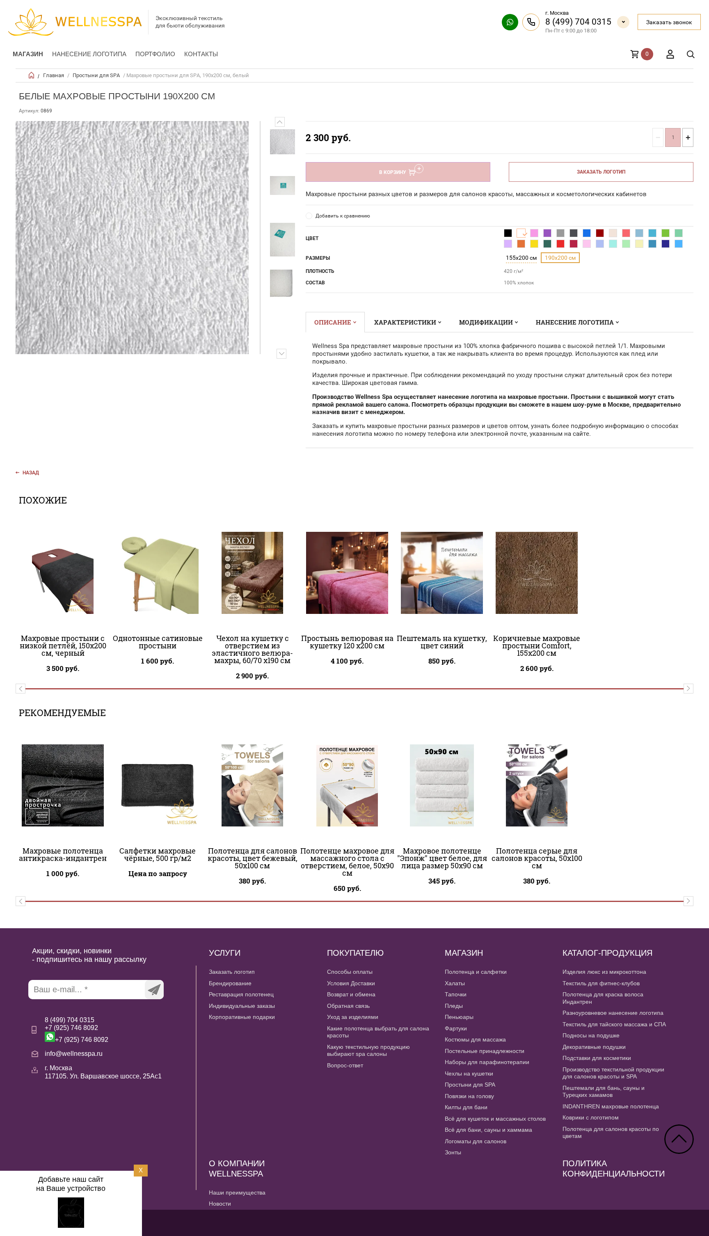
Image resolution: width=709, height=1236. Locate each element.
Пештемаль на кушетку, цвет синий (442, 641)
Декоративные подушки (594, 1047)
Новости (220, 1203)
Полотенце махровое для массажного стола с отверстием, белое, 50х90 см (347, 862)
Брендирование (230, 983)
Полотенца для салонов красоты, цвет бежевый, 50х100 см (252, 858)
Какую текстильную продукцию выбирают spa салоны (368, 1050)
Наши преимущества (237, 1192)
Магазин (28, 53)
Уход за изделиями (352, 1017)
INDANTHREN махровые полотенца (611, 1106)
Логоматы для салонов (475, 1141)
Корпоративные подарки (242, 1017)
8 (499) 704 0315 (578, 22)
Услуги (224, 952)
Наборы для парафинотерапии (487, 1062)
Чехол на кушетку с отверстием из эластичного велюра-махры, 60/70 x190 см (252, 649)
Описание (332, 322)
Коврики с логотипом (591, 1117)
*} (282, 141)
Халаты (455, 983)
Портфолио (155, 53)
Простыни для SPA (96, 75)
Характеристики (405, 322)
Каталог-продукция (607, 952)
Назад (31, 472)
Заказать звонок (669, 22)
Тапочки (456, 994)
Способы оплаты (350, 971)
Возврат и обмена (351, 994)
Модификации (486, 322)
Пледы (454, 1006)
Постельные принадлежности (484, 1051)
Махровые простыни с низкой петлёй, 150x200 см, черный (63, 645)
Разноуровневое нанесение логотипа (613, 1012)
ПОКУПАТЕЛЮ (355, 952)
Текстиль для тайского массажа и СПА (614, 1024)
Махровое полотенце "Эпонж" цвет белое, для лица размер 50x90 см (442, 858)
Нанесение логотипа (89, 53)
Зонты (453, 1152)
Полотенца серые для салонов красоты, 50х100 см (537, 858)
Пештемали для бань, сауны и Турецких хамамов (604, 1092)
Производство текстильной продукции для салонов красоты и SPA (613, 1073)
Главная (53, 75)
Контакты (201, 53)
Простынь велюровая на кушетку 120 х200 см (347, 641)
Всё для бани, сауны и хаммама (488, 1129)
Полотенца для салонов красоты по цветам (611, 1133)
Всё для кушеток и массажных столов (495, 1118)
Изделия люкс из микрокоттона (604, 971)
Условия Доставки (351, 983)
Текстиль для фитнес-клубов (601, 983)
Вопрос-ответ (345, 1065)
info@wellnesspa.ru (74, 1053)
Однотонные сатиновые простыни (158, 641)
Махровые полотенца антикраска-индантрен (63, 854)
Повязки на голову (469, 1096)
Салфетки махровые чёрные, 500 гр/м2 (157, 854)
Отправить (154, 989)
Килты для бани (466, 1107)
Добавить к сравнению (343, 216)
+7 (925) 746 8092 (71, 1027)
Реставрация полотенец (241, 994)
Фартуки (456, 1028)
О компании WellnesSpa (237, 1168)
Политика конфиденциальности (614, 1168)
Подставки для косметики (597, 1058)
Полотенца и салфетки (476, 971)
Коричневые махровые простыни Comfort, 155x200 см (536, 645)
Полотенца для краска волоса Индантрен (603, 998)
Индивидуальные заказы (242, 1006)
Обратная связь (348, 1006)
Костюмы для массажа (475, 1039)
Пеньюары (459, 1017)
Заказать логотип (601, 172)
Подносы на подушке (591, 1035)
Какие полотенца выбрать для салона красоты (378, 1032)
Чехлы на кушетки (469, 1073)
